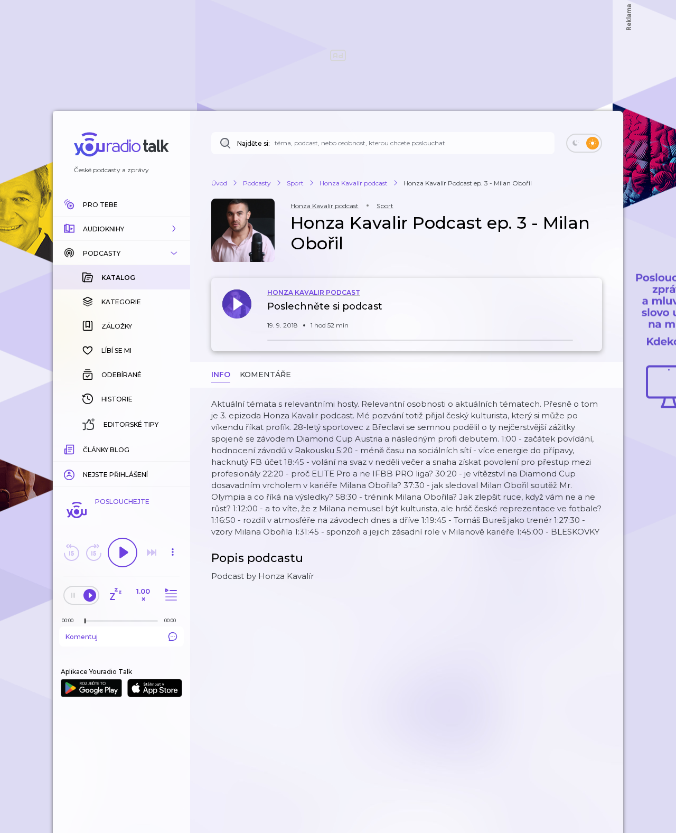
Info (220, 374)
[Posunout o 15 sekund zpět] (71, 552)
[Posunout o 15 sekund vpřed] (93, 552)
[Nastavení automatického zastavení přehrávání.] (115, 595)
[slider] (85, 621)
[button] (121, 229)
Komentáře (265, 374)
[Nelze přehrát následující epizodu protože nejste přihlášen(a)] (151, 552)
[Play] (122, 552)
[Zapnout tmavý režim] (584, 143)
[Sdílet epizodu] (591, 312)
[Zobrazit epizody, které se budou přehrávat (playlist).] (169, 595)
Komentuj (81, 637)
